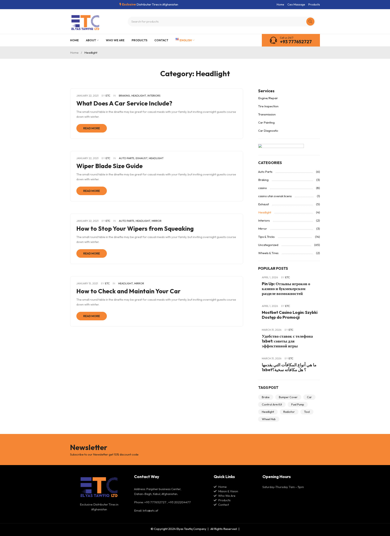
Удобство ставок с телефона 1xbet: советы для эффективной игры (287, 341)
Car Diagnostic (268, 131)
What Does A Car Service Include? (124, 103)
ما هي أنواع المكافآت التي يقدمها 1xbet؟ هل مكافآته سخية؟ (289, 367)
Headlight (138, 95)
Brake (266, 397)
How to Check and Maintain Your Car (128, 291)
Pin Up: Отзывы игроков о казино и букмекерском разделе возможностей (286, 288)
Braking (124, 95)
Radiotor (289, 412)
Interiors (153, 95)
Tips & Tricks (266, 237)
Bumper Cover (288, 397)
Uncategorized (268, 245)
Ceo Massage (296, 4)
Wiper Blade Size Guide (109, 166)
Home (280, 4)
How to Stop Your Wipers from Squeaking (135, 228)
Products (314, 4)
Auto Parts (126, 158)
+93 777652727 (296, 41)
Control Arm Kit (272, 404)
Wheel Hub (269, 419)
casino (262, 188)
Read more (91, 128)
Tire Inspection (268, 106)
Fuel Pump (297, 404)
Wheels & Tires (268, 253)
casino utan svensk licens (275, 196)
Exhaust (141, 158)
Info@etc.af (150, 510)
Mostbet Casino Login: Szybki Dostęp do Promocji (289, 315)
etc (108, 95)
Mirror (156, 220)
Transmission (267, 114)
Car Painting (266, 122)
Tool (307, 412)
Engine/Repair (268, 98)
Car (309, 397)
